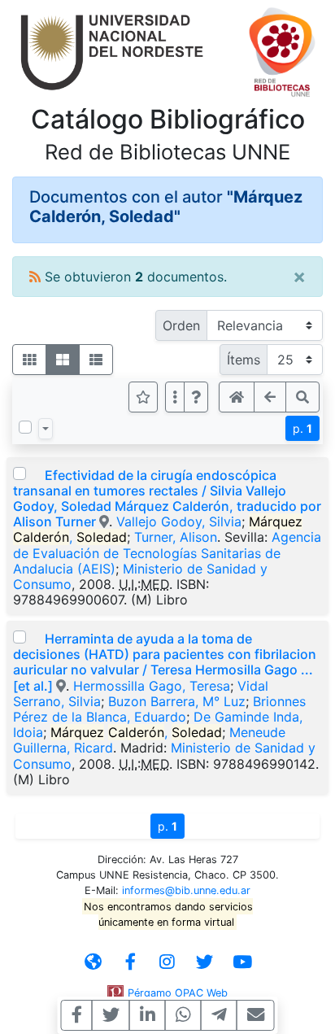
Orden (181, 325)
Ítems (243, 359)
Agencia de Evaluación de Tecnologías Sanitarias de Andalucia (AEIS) (167, 552)
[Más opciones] (175, 397)
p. (302, 428)
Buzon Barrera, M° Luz (177, 701)
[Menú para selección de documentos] (45, 428)
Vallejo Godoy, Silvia (178, 521)
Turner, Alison (175, 537)
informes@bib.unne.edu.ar (186, 890)
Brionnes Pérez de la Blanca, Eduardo (159, 709)
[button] (196, 397)
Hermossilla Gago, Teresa (151, 686)
